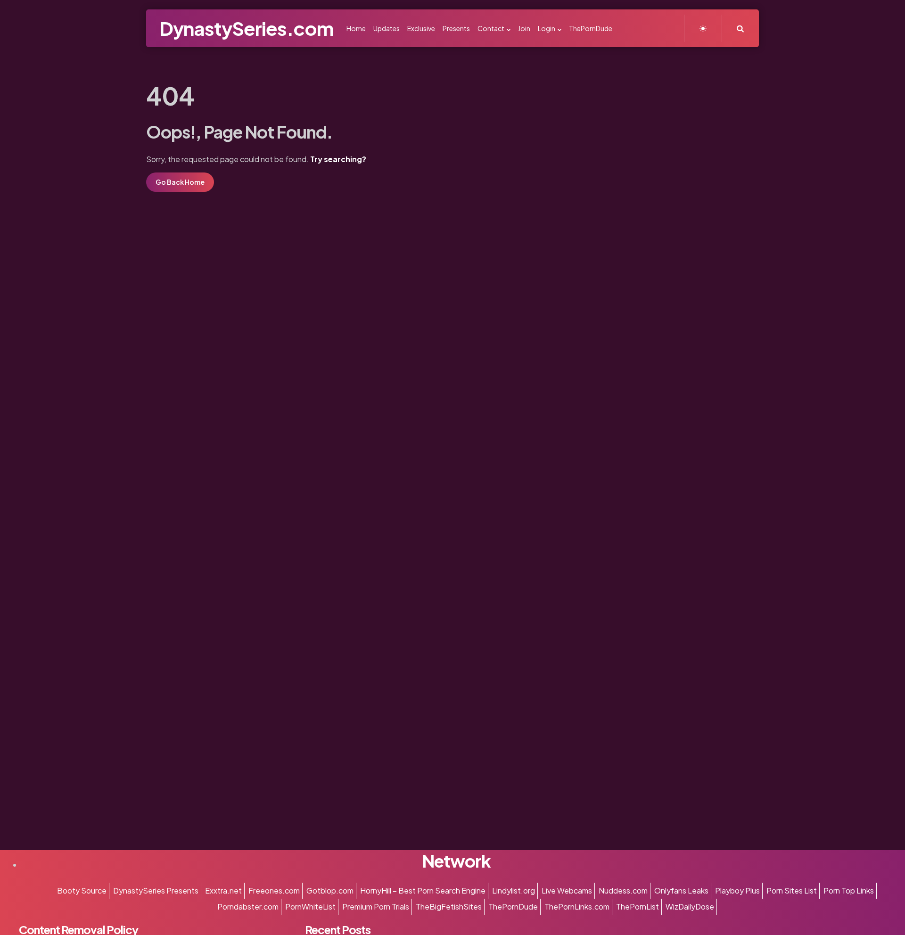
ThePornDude (513, 906)
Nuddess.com (623, 890)
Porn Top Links (848, 890)
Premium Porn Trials (375, 906)
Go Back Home (180, 182)
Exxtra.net (223, 890)
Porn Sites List (791, 890)
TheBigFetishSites (449, 906)
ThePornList (637, 906)
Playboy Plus (737, 890)
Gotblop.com (330, 890)
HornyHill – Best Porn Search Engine (422, 890)
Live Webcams (567, 890)
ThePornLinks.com (576, 906)
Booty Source (82, 890)
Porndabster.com (248, 906)
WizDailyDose (690, 906)
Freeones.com (274, 890)
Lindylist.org (513, 890)
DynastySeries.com (246, 28)
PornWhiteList (310, 906)
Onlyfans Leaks (681, 890)
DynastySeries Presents (155, 890)
